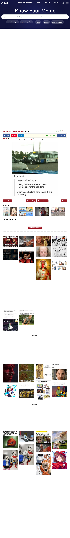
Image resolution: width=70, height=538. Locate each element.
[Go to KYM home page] (4, 3)
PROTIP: (5, 139)
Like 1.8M (62, 135)
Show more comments (35, 227)
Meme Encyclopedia (24, 3)
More (56, 3)
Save (14, 135)
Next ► (64, 201)
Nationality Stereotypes (13, 131)
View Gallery (31, 201)
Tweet (21, 135)
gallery (30, 139)
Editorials (47, 3)
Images (38, 22)
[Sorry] (35, 169)
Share (7, 135)
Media (38, 3)
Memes (46, 22)
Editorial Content (57, 22)
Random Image (42, 201)
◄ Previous (7, 201)
